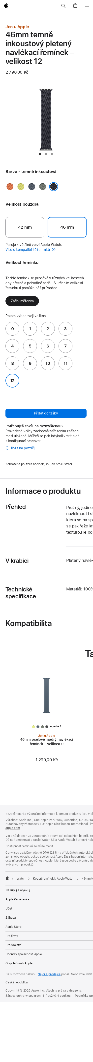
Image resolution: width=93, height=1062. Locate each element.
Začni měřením (22, 301)
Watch (21, 878)
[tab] (40, 154)
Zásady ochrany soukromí (23, 995)
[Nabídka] (87, 6)
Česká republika (16, 982)
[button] (63, 6)
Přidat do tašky (46, 413)
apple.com (12, 828)
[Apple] (7, 878)
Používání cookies (58, 995)
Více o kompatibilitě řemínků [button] (28, 250)
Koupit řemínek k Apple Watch (53, 878)
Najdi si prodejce (49, 974)
